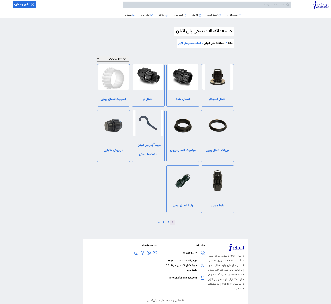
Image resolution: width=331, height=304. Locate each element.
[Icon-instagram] (136, 253)
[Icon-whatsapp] (149, 253)
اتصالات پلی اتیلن (214, 43)
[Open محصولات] (228, 15)
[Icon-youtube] (155, 253)
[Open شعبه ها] (174, 15)
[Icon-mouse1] (142, 253)
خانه (230, 43)
